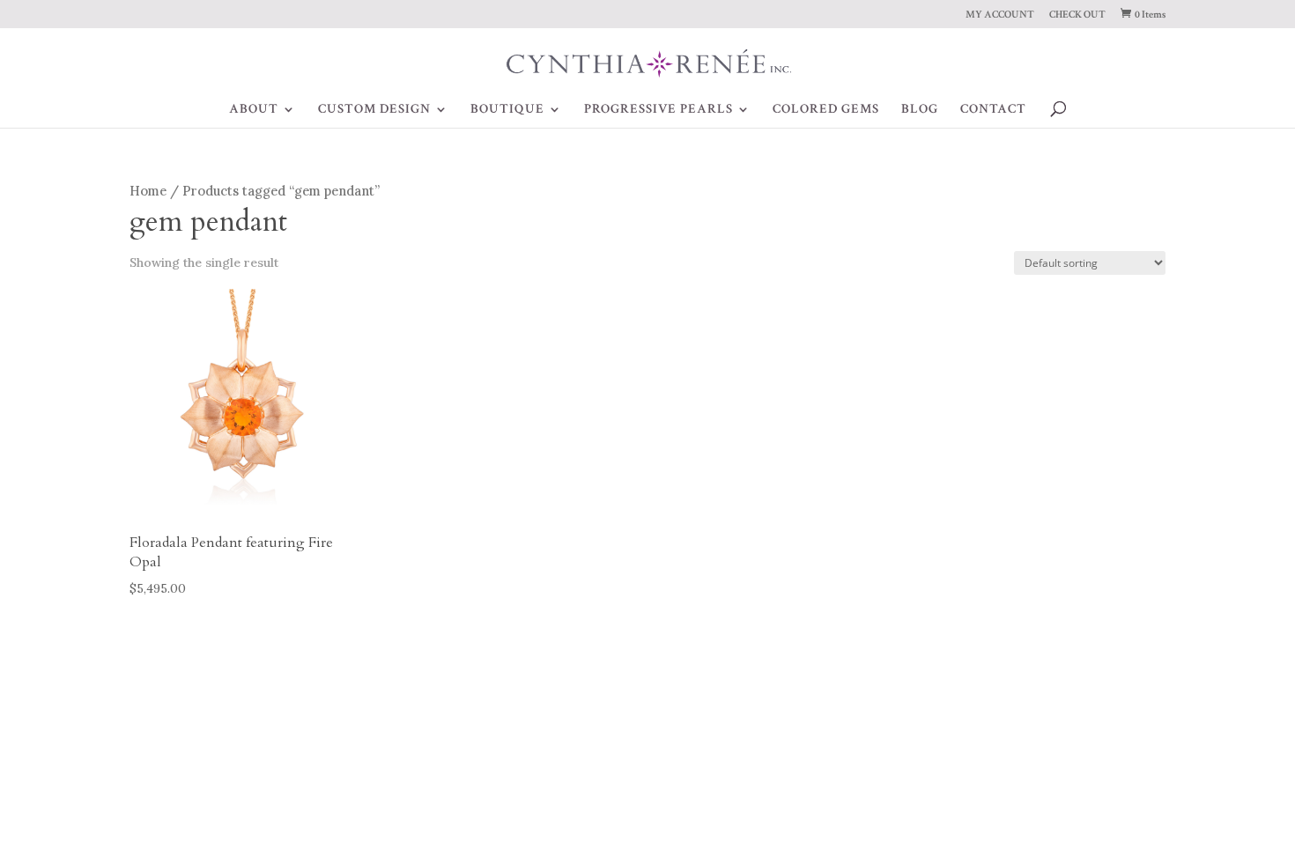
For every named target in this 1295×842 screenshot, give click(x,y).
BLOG (919, 110)
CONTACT (993, 110)
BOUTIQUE (507, 110)
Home (148, 190)
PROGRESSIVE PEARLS (658, 110)
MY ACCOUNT (1000, 15)
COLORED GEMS (826, 110)
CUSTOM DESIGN (374, 110)
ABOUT (253, 110)
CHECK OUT (1077, 15)
